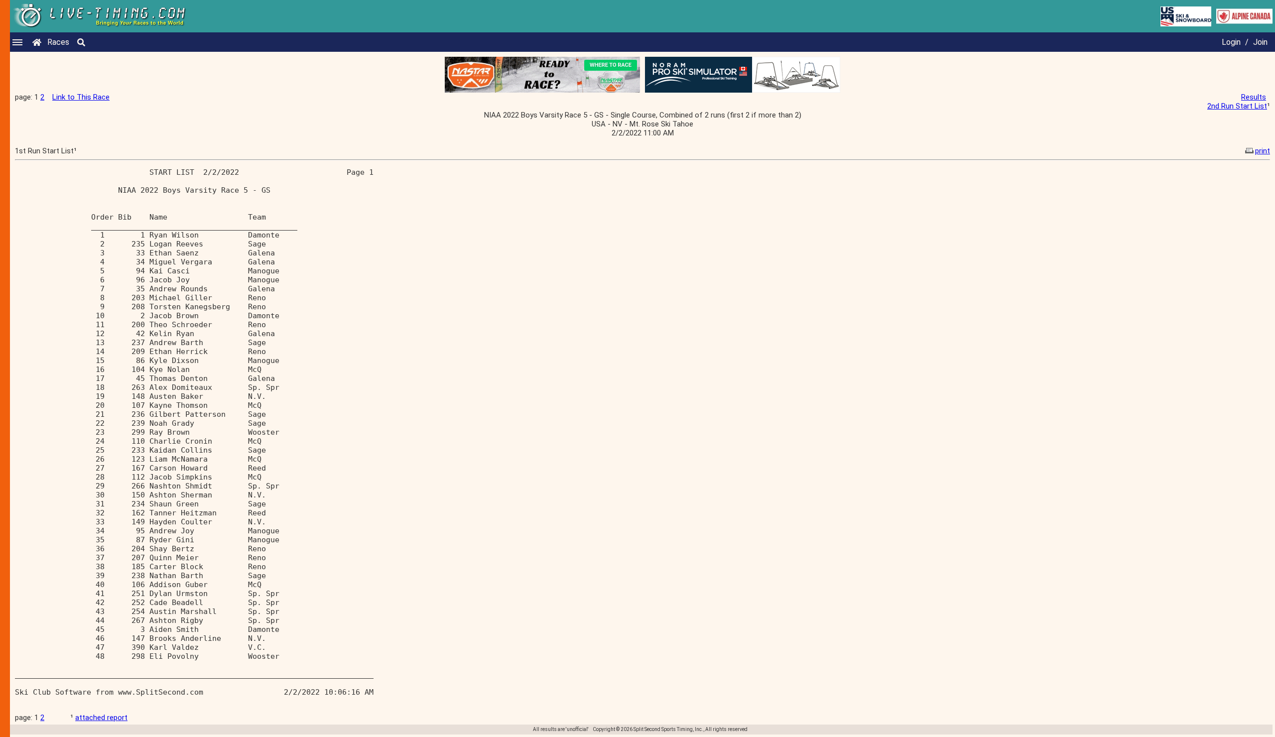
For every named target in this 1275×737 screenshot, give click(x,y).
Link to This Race (81, 97)
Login (1231, 42)
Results (1253, 97)
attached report (101, 717)
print (1262, 150)
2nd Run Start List (1237, 106)
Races (58, 42)
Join (1260, 42)
